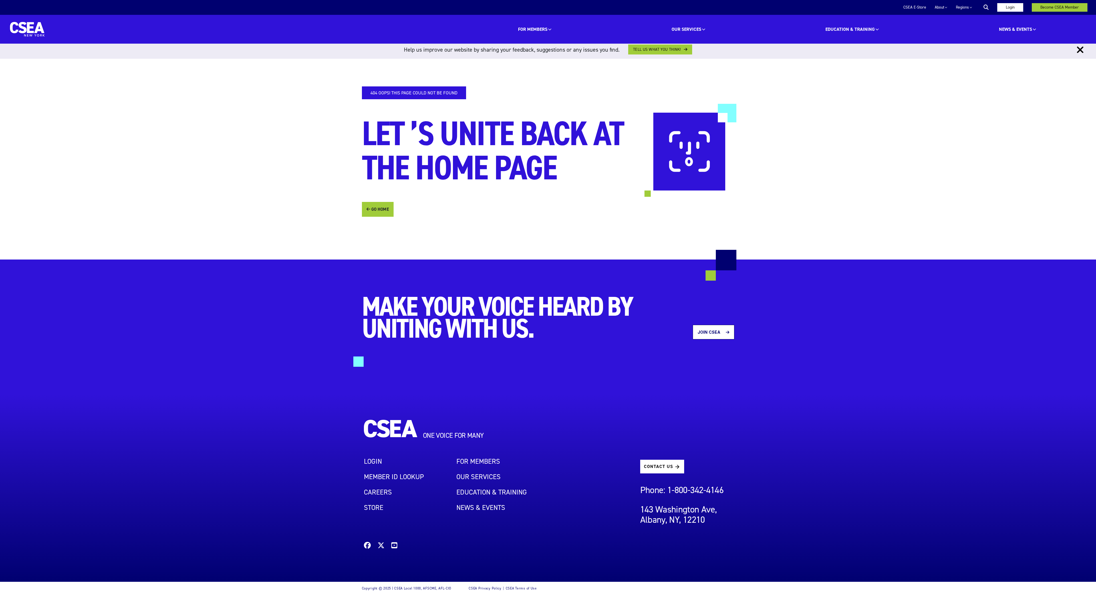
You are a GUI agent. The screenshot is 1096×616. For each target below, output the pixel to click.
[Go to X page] (381, 546)
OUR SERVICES (686, 29)
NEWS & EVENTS (480, 507)
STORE (373, 507)
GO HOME (379, 209)
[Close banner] (1080, 49)
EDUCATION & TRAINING (850, 29)
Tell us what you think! (657, 49)
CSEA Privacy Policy (485, 588)
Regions (962, 7)
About (939, 7)
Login (1010, 7)
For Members (532, 29)
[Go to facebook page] (367, 546)
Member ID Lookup (394, 476)
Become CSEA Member (1059, 7)
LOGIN (373, 461)
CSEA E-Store (914, 7)
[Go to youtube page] (394, 546)
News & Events (1015, 29)
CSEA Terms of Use (521, 588)
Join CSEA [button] (709, 332)
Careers (378, 492)
